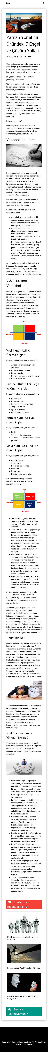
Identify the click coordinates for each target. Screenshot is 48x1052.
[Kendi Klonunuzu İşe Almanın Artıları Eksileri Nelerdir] (24, 923)
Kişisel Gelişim (25, 57)
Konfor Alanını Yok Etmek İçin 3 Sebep (23, 968)
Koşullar (40, 1042)
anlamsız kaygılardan (32, 839)
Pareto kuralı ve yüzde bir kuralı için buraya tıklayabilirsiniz (26, 794)
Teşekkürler (27, 1045)
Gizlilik (18, 1045)
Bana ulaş (6, 1042)
